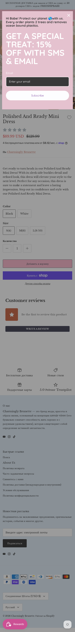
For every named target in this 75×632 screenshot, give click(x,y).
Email (9, 73)
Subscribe (37, 95)
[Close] (69, 15)
